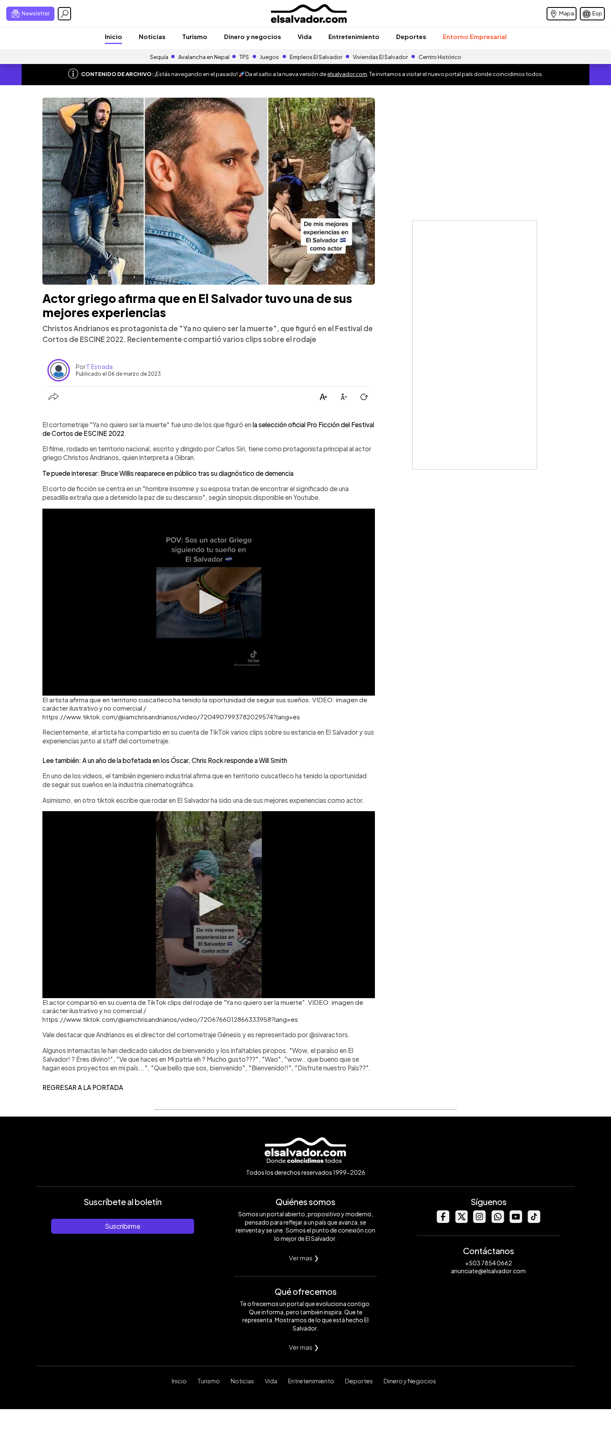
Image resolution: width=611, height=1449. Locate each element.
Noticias (152, 36)
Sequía (159, 57)
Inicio (113, 36)
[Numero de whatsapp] (497, 1221)
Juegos (269, 57)
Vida (305, 36)
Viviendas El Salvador (380, 57)
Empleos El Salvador (316, 57)
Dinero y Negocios (410, 1381)
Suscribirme (122, 1226)
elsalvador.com (347, 74)
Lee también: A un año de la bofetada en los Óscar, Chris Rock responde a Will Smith (164, 760)
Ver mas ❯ (304, 1258)
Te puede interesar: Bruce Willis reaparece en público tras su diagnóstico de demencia (167, 473)
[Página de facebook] (442, 1221)
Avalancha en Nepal (203, 57)
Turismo (194, 36)
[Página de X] (461, 1221)
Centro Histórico (440, 57)
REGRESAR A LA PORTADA (82, 1087)
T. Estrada (99, 366)
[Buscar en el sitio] (64, 13)
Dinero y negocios (252, 36)
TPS (244, 57)
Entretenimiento (353, 36)
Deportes (411, 36)
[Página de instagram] (479, 1221)
